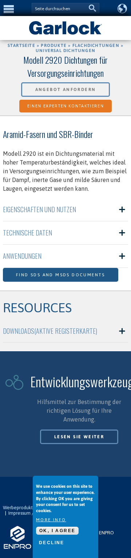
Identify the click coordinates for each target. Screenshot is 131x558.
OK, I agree (57, 530)
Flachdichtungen (95, 45)
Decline (51, 542)
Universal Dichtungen (65, 50)
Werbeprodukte (19, 507)
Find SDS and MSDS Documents (60, 274)
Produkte (54, 45)
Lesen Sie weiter (79, 436)
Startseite (21, 45)
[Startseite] (65, 34)
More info (51, 520)
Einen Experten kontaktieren (65, 106)
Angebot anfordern (65, 89)
